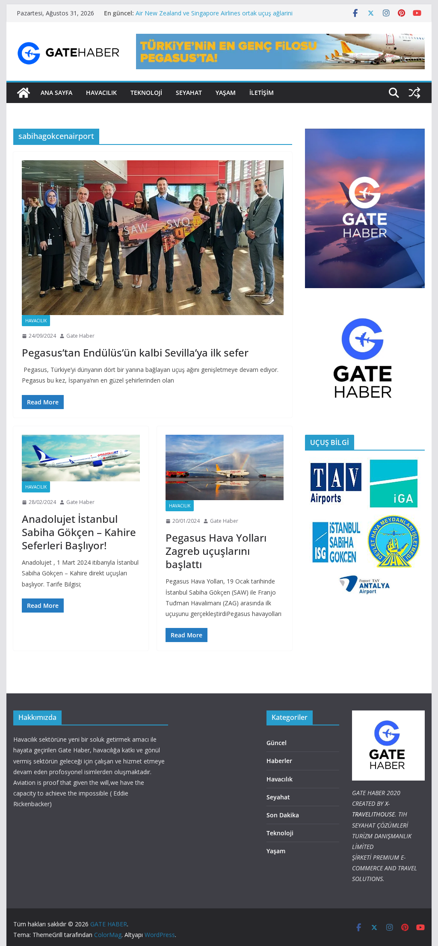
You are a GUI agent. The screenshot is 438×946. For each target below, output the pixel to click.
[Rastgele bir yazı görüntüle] (414, 93)
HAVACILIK (101, 92)
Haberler (279, 761)
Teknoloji (279, 833)
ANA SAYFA (56, 92)
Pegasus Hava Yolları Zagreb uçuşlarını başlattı (216, 550)
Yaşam (226, 92)
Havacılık (36, 321)
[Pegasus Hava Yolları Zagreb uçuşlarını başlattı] (225, 467)
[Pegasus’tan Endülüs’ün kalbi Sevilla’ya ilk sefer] (153, 237)
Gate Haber (80, 335)
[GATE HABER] (23, 93)
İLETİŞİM (261, 92)
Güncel (276, 743)
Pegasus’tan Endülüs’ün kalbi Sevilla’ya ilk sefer (135, 352)
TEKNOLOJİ (146, 92)
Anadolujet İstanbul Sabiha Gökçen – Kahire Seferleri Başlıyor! (79, 532)
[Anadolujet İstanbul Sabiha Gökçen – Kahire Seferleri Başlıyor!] (81, 458)
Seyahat (189, 92)
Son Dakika (282, 815)
